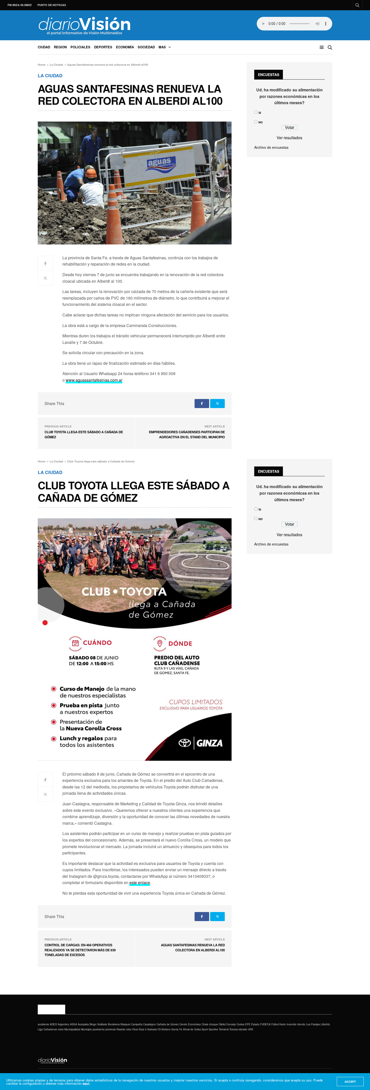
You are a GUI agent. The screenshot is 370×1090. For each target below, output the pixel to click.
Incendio (291, 1024)
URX (250, 1029)
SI (259, 113)
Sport (205, 1029)
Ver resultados (289, 137)
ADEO (53, 1024)
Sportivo (213, 1029)
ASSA (73, 1024)
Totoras (233, 1029)
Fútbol (275, 1024)
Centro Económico (190, 1024)
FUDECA (265, 1024)
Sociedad (146, 47)
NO (260, 122)
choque (213, 1024)
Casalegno (149, 1024)
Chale (205, 1024)
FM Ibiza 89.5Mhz (20, 5)
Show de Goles (192, 1029)
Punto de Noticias (52, 5)
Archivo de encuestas (271, 147)
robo (129, 1029)
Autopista (83, 1024)
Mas (162, 47)
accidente (43, 1024)
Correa (240, 1024)
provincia (110, 1029)
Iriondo (301, 1024)
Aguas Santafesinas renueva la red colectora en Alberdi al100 (193, 947)
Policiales (80, 47)
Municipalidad (72, 1029)
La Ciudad (50, 75)
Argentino (63, 1024)
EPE (247, 1024)
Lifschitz (325, 1024)
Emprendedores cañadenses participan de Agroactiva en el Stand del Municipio (187, 434)
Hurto (282, 1024)
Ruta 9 (142, 1029)
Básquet (125, 1024)
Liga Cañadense (47, 1029)
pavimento (99, 1029)
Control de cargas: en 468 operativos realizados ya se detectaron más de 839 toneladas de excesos (80, 949)
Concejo (231, 1024)
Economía (125, 47)
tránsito (243, 1029)
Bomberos (114, 1024)
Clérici (222, 1024)
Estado (255, 1024)
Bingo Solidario (98, 1024)
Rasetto (121, 1029)
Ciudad (44, 47)
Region (60, 47)
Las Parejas (313, 1024)
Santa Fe (176, 1029)
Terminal (224, 1029)
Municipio (86, 1029)
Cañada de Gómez (168, 1024)
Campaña (136, 1024)
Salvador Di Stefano (159, 1029)
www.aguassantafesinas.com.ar (94, 380)
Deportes (103, 47)
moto (61, 1029)
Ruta (135, 1029)
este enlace (139, 882)
